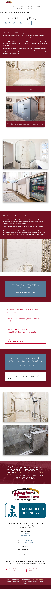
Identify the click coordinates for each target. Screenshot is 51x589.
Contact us (22, 472)
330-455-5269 (29, 540)
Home (8, 579)
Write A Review (21, 8)
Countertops (23, 581)
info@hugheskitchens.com (27, 542)
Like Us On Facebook (14, 571)
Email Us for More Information (25, 366)
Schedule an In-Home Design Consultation (15, 6)
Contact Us (35, 581)
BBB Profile (31, 571)
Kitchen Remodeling (15, 579)
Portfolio (30, 581)
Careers (41, 581)
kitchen (7, 234)
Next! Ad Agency (33, 586)
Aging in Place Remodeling (37, 579)
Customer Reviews (30, 8)
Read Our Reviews (33, 568)
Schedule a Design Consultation (17, 23)
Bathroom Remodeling (25, 579)
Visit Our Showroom (41, 6)
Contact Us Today (25, 89)
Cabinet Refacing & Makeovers (13, 581)
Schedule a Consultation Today (25, 292)
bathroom (12, 234)
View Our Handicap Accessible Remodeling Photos (25, 124)
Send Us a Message (30, 6)
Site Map (25, 583)
